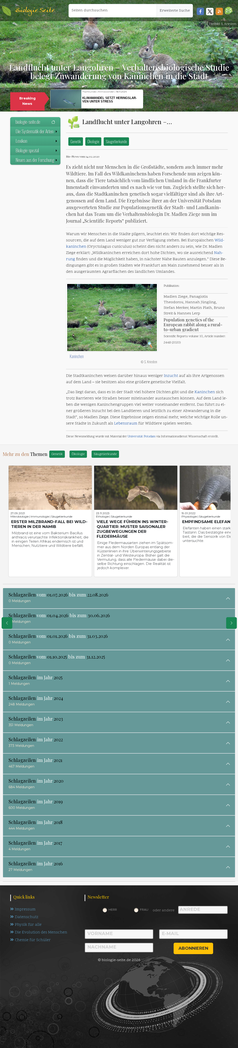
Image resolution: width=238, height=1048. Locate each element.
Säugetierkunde (116, 141)
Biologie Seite (34, 10)
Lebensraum (125, 423)
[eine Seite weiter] (231, 623)
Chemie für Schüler (33, 940)
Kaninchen (77, 356)
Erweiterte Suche (175, 10)
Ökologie (93, 141)
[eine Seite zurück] (7, 623)
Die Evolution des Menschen (41, 932)
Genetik (75, 141)
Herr (113, 909)
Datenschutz (26, 917)
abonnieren (193, 948)
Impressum (25, 909)
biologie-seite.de (28, 121)
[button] (228, 10)
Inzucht (171, 376)
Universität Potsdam (141, 436)
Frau (144, 909)
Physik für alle (28, 925)
